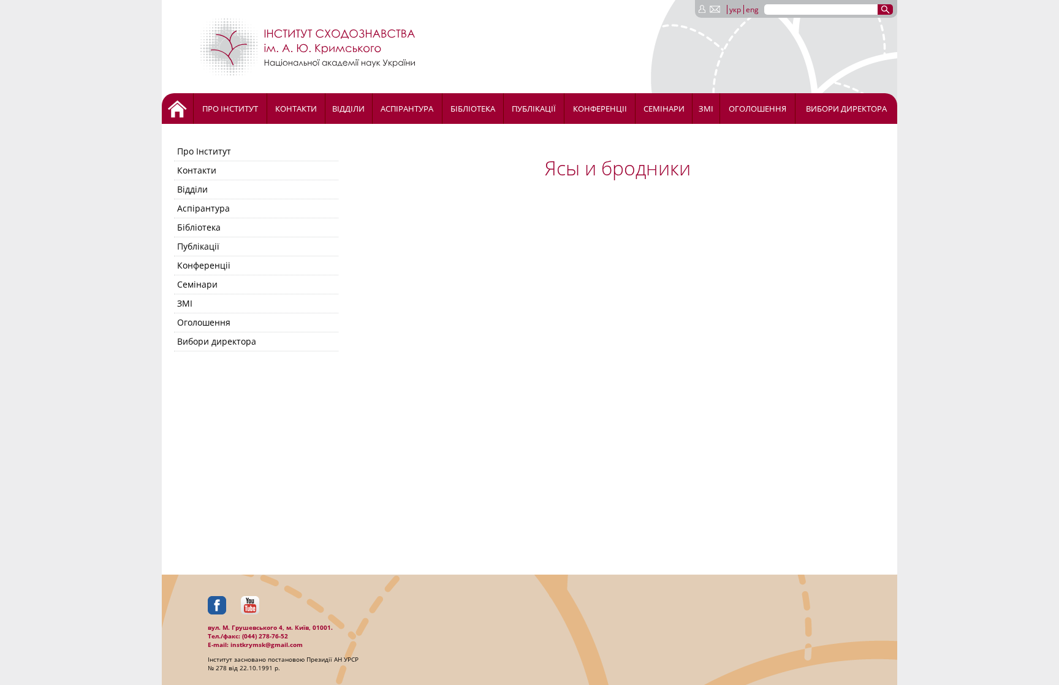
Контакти (296, 108)
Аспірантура (407, 108)
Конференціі (600, 108)
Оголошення (757, 108)
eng (752, 9)
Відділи (348, 108)
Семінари (664, 108)
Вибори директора (846, 108)
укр (735, 9)
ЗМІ (706, 108)
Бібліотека (472, 108)
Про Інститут (230, 108)
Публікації (534, 108)
